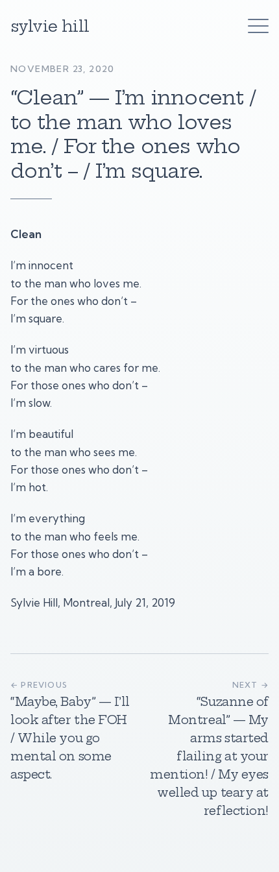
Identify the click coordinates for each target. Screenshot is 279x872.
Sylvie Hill (49, 26)
